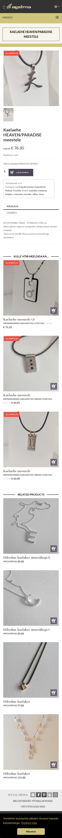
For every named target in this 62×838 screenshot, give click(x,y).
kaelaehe (33, 190)
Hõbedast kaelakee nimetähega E (26, 557)
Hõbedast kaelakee (16, 701)
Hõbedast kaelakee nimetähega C (26, 630)
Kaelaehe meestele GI (19, 319)
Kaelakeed (9, 561)
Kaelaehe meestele (16, 395)
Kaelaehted (40, 187)
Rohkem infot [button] (29, 823)
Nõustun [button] (31, 831)
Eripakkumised (26, 187)
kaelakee (42, 190)
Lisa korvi (22, 172)
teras (41, 194)
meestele (18, 194)
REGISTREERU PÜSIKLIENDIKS (33, 801)
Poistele (17, 190)
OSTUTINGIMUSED (33, 806)
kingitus (9, 194)
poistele (27, 194)
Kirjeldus (12, 206)
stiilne (35, 194)
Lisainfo (12, 212)
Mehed (8, 190)
